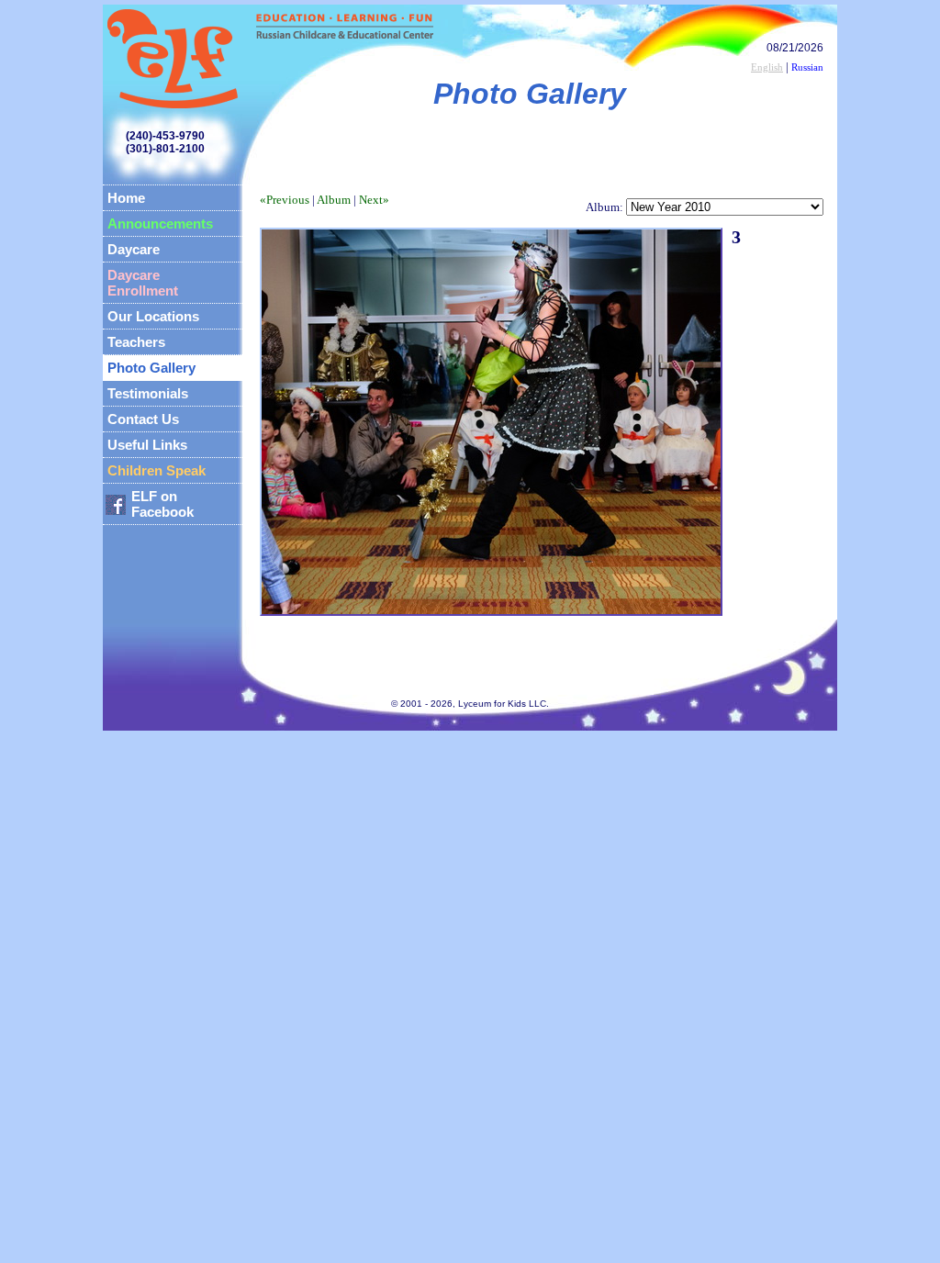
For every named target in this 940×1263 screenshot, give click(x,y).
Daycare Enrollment (142, 282)
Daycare (133, 249)
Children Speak (156, 470)
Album (334, 200)
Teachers (136, 342)
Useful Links (147, 445)
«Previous (284, 200)
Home (126, 198)
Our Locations (153, 316)
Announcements (160, 223)
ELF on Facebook (162, 504)
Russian (807, 67)
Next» (374, 200)
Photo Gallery (151, 367)
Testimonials (147, 393)
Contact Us (143, 419)
